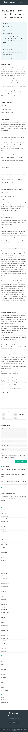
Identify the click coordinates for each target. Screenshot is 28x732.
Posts (2, 682)
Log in (2, 697)
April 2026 (3, 513)
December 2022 (5, 609)
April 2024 (3, 570)
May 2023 (3, 599)
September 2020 (5, 638)
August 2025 (4, 529)
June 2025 (3, 534)
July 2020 (3, 640)
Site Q (2, 687)
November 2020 (5, 633)
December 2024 (5, 549)
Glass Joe (10, 38)
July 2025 (3, 531)
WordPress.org (4, 702)
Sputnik (13, 40)
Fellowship (3, 669)
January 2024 (4, 578)
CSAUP (2, 661)
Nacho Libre (8, 40)
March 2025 (4, 542)
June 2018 (3, 648)
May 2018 (3, 651)
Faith (2, 666)
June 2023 (3, 596)
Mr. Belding (16, 38)
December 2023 (5, 581)
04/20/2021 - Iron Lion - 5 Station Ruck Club (15, 503)
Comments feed (5, 700)
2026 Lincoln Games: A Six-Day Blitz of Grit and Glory (13, 469)
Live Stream (4, 677)
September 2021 (5, 620)
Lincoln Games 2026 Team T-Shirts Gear (10, 478)
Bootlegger (21, 36)
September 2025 (5, 526)
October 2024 (4, 555)
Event (2, 664)
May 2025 (3, 536)
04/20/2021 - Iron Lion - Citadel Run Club (16, 496)
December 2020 (5, 630)
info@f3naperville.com (14, 718)
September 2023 (5, 588)
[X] (10, 722)
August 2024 (4, 560)
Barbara (11, 36)
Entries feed (4, 699)
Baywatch (15, 36)
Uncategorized (4, 690)
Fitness (3, 672)
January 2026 (4, 518)
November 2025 (5, 523)
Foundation (4, 674)
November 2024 (5, 552)
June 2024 (3, 565)
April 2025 (3, 539)
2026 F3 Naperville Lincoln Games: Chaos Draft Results (13, 472)
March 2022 (4, 617)
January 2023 (4, 607)
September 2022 (5, 612)
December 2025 (5, 521)
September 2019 (5, 643)
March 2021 (4, 622)
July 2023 (3, 594)
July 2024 (3, 562)
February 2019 (4, 646)
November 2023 (5, 583)
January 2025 (4, 547)
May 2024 (3, 568)
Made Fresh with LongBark (19, 730)
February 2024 (4, 575)
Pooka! (3, 491)
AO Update (3, 659)
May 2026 (3, 511)
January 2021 (4, 627)
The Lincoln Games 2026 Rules (13, 491)
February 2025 (4, 544)
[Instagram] (17, 722)
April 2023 (3, 601)
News (2, 679)
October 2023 (4, 586)
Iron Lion (7, 23)
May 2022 (3, 614)
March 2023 (4, 604)
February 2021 (4, 625)
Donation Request (11, 493)
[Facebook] (14, 722)
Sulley (17, 40)
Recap (2, 685)
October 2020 (4, 635)
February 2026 (4, 516)
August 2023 (4, 591)
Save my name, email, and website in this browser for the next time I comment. (13, 456)
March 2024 (4, 573)
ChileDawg (5, 38)
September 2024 (5, 557)
